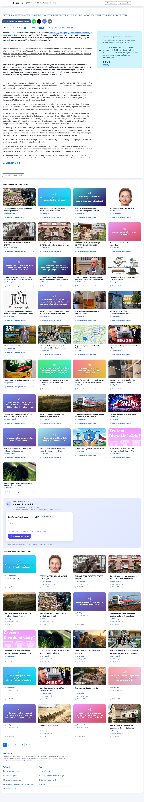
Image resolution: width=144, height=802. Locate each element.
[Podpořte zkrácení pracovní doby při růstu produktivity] (124, 272)
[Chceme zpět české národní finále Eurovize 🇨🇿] (124, 410)
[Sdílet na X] (39, 21)
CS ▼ (30, 3)
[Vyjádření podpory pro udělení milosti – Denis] (124, 341)
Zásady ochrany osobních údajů (60, 27)
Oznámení (20, 27)
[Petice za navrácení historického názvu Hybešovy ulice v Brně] (54, 444)
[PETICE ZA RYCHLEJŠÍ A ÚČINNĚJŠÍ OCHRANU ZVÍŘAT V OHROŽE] (89, 238)
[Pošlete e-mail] (44, 21)
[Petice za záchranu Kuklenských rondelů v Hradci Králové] (54, 410)
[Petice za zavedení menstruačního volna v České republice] (19, 444)
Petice (6, 27)
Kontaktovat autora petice (14, 175)
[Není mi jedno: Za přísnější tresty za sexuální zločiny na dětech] (54, 204)
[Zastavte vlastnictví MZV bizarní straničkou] (124, 238)
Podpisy (37, 27)
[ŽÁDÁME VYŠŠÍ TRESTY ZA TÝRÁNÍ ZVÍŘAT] (19, 238)
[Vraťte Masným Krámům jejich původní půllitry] (89, 307)
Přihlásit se (111, 3)
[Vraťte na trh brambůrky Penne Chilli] (19, 374)
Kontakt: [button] (53, 3)
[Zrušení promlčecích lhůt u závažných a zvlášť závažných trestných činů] (89, 375)
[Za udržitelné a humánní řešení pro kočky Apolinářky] (19, 204)
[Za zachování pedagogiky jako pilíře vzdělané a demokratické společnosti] (19, 307)
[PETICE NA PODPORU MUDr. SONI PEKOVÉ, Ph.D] (124, 204)
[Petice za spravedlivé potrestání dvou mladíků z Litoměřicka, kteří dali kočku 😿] (54, 307)
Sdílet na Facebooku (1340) (18, 21)
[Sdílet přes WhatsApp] (34, 21)
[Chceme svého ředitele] (19, 340)
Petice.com (18, 3)
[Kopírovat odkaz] (50, 21)
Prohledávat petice (42, 3)
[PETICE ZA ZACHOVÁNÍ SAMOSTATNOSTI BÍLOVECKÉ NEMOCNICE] (124, 307)
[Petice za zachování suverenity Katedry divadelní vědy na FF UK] (124, 444)
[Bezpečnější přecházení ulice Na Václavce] (89, 341)
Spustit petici (124, 3)
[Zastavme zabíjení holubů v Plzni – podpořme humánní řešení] (124, 375)
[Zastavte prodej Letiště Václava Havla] (89, 443)
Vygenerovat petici (21, 536)
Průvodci (7, 767)
